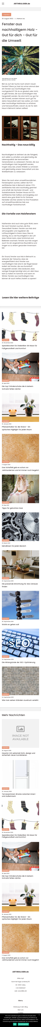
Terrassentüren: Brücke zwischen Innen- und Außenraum (19, 795)
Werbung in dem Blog (20, 1007)
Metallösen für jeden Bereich (14, 546)
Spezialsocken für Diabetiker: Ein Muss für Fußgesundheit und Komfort (19, 347)
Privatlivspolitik (23, 1024)
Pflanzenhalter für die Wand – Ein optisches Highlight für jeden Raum (17, 428)
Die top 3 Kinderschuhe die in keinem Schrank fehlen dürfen (17, 387)
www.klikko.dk (22, 991)
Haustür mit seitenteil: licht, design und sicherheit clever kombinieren (18, 754)
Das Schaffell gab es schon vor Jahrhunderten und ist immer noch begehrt (20, 468)
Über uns (20, 1010)
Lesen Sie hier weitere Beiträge (20, 297)
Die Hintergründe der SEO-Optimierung (18, 662)
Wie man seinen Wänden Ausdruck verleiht (20, 700)
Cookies (20, 1013)
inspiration (6, 14)
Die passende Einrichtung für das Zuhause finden (20, 585)
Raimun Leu (21, 18)
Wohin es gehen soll (10, 624)
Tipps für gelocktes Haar (12, 508)
